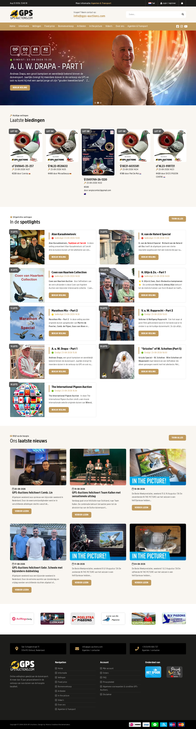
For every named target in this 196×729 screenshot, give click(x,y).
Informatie (24, 26)
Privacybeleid (108, 682)
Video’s (108, 26)
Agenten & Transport (138, 26)
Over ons (120, 26)
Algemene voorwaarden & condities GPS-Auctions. (119, 688)
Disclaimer (107, 694)
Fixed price (49, 26)
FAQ (105, 677)
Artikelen (81, 26)
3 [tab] (100, 103)
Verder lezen (22, 511)
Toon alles (177, 219)
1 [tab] (95, 103)
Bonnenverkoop (66, 26)
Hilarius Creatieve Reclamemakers (58, 724)
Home (12, 26)
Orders (106, 673)
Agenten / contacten (91, 650)
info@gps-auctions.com (89, 16)
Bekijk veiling (20, 92)
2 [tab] (98, 103)
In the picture (95, 26)
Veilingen (36, 26)
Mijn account (108, 668)
